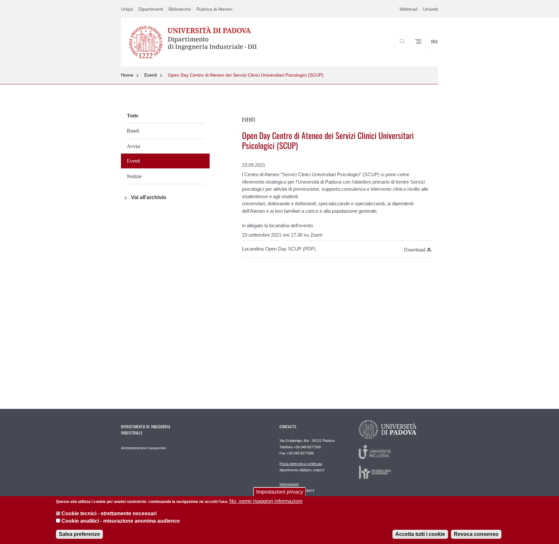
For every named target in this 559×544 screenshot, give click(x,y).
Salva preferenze (79, 534)
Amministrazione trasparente (143, 448)
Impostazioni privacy (279, 492)
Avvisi (133, 146)
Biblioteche (180, 9)
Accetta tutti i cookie (420, 534)
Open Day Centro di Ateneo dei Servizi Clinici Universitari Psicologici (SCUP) (245, 75)
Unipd (127, 9)
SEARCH (426, 50)
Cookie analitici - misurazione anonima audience (120, 521)
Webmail (408, 9)
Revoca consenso (476, 534)
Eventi (150, 75)
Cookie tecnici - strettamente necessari (109, 513)
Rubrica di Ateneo (214, 9)
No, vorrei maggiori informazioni (265, 501)
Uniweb (430, 9)
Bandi (133, 130)
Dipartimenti (150, 9)
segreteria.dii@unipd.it (297, 487)
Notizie (134, 176)
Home (127, 75)
